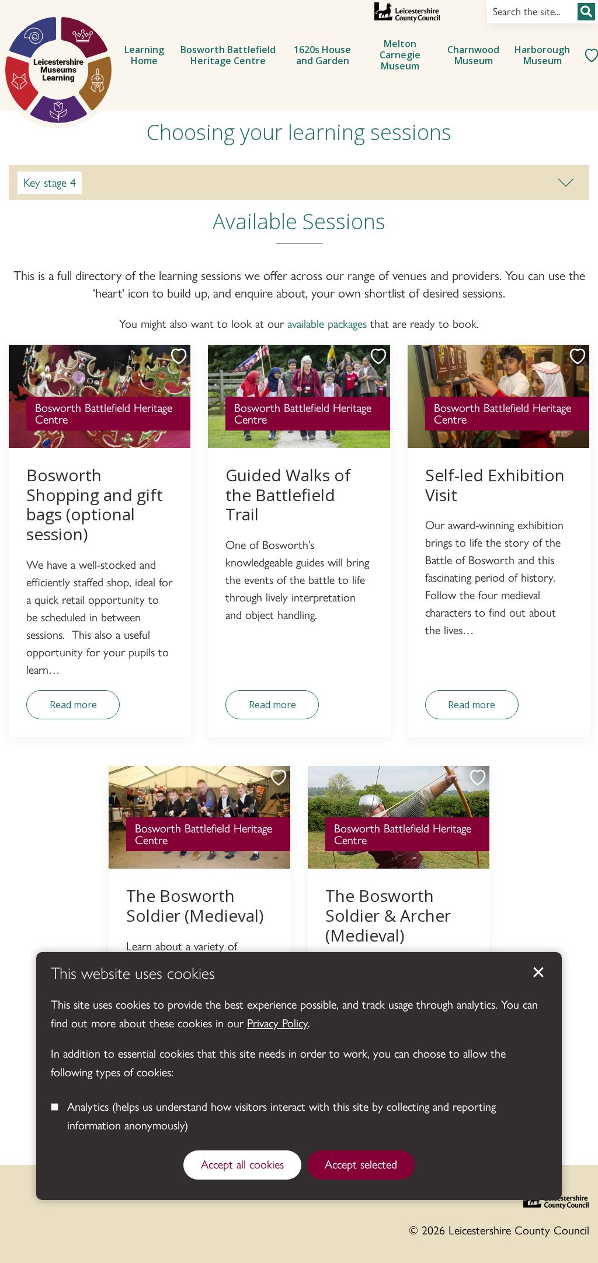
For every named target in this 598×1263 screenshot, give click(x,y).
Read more (61, 708)
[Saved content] (588, 55)
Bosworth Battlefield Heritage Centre (228, 55)
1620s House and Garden (322, 55)
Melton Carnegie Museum (400, 54)
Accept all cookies (242, 1164)
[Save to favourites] (172, 362)
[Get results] (586, 11)
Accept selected (361, 1164)
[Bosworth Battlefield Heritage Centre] (58, 70)
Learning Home (144, 55)
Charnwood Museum (473, 55)
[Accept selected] (538, 972)
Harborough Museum (542, 55)
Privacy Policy (277, 1023)
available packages (327, 324)
